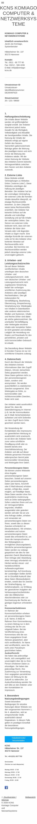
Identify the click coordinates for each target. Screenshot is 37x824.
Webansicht (30, 797)
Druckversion (9, 797)
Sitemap (5, 800)
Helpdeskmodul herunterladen (18, 739)
